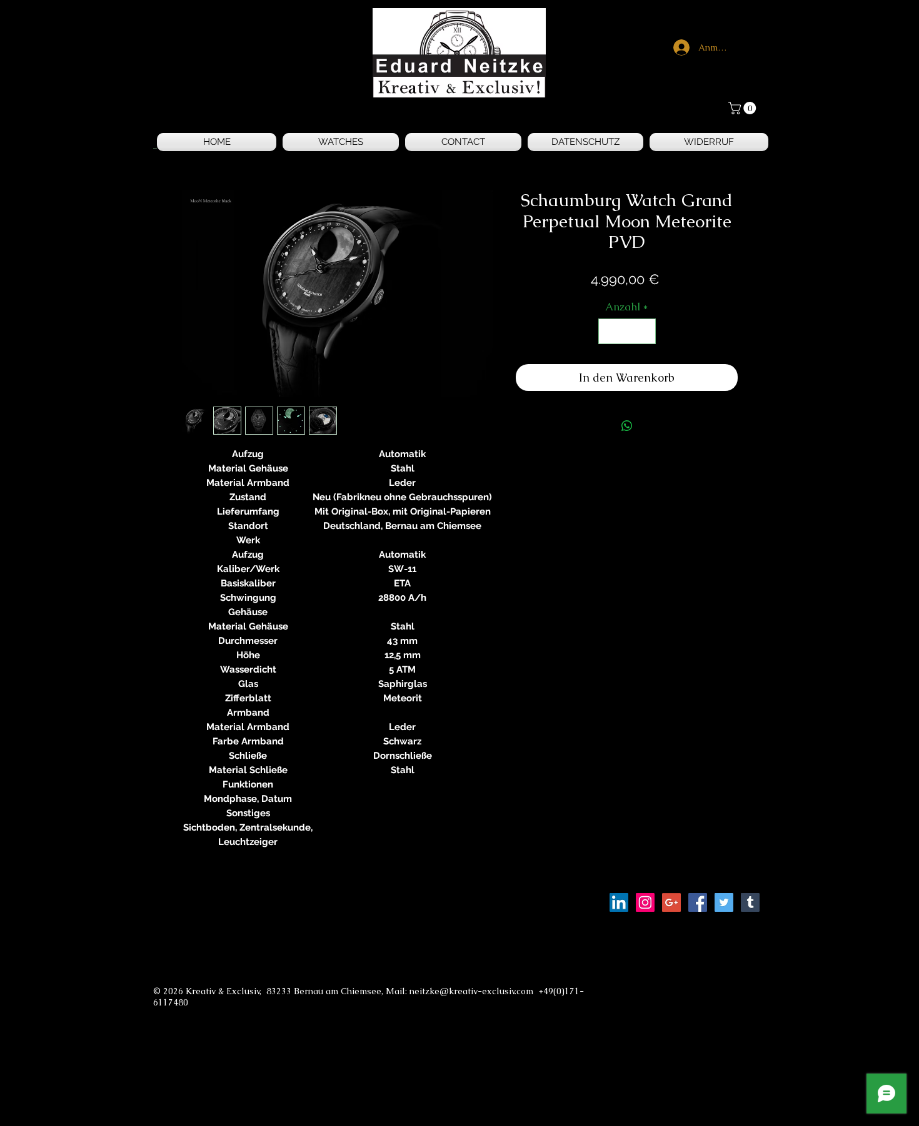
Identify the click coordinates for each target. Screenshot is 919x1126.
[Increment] (644, 331)
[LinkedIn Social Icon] (619, 902)
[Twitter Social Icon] (724, 902)
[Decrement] (609, 331)
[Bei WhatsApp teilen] (627, 425)
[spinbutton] (626, 331)
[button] (743, 108)
